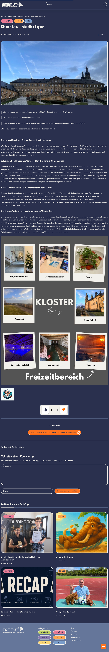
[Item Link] (27, 532)
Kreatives (12, 16)
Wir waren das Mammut (65, 557)
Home (3, 16)
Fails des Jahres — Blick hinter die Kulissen (18, 612)
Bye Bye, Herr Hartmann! (65, 612)
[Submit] (105, 5)
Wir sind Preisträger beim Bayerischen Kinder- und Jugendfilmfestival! (20, 558)
